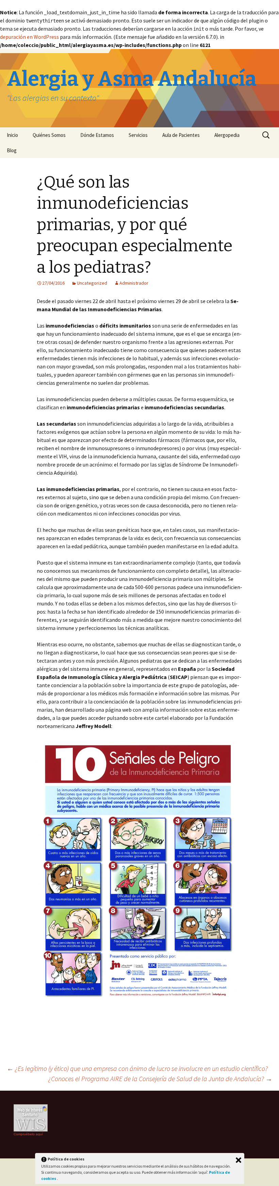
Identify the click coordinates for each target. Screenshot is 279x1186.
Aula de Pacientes (181, 135)
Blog (12, 150)
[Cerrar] (238, 1160)
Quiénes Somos (49, 135)
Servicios (138, 135)
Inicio (12, 135)
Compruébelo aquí (28, 1134)
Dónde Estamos (97, 135)
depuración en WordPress (29, 36)
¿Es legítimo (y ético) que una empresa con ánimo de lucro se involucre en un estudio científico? (137, 1068)
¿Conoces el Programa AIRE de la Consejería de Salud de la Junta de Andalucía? (160, 1078)
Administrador (133, 283)
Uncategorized (92, 283)
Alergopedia (227, 135)
